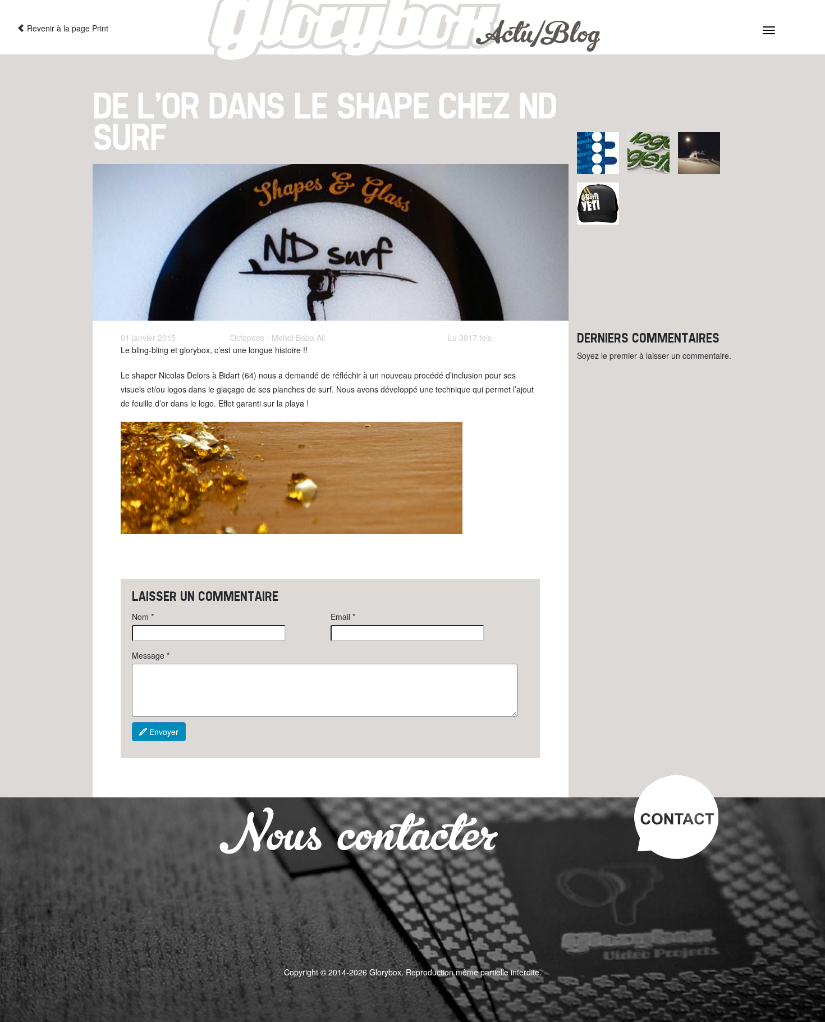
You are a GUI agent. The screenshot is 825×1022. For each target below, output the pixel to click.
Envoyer (162, 731)
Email (343, 616)
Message (150, 655)
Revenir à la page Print (66, 28)
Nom (143, 616)
